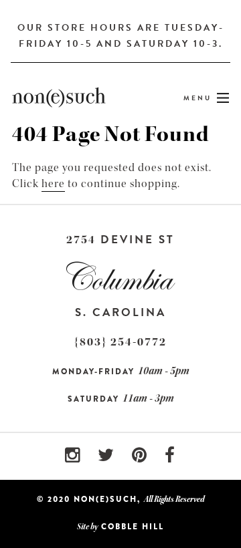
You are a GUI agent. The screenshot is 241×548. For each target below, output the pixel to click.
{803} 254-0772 (120, 342)
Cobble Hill (132, 527)
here (53, 183)
